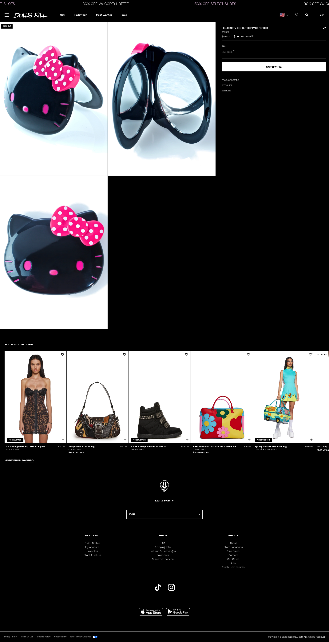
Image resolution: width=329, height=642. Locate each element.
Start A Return (92, 555)
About (233, 543)
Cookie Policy (43, 637)
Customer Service (163, 559)
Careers (233, 555)
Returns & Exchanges (163, 551)
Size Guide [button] (227, 85)
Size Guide (233, 551)
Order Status (92, 543)
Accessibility (60, 637)
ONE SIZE (227, 52)
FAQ (163, 543)
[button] (104, 4)
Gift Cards (233, 559)
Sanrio (225, 32)
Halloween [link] (80, 15)
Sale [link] (124, 15)
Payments (163, 555)
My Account (92, 547)
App (233, 563)
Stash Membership (233, 567)
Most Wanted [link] (104, 15)
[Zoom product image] (54, 99)
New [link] (62, 15)
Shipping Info (163, 547)
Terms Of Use (27, 637)
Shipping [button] (226, 90)
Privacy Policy (10, 637)
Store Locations (233, 547)
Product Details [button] (230, 80)
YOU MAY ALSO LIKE (19, 344)
